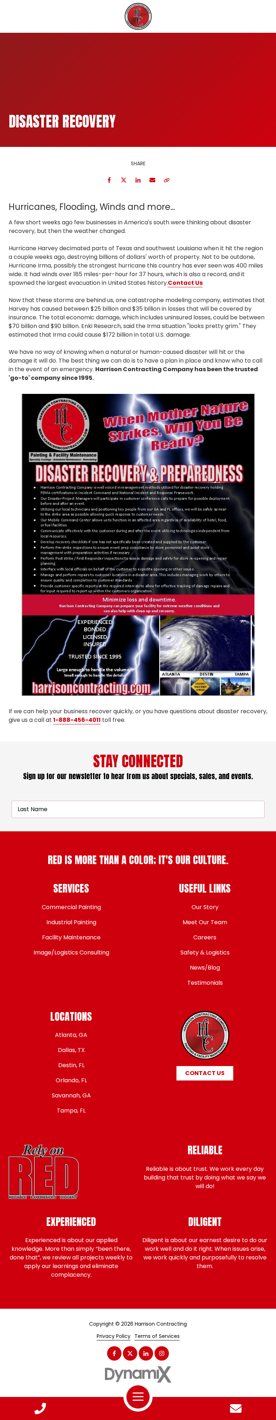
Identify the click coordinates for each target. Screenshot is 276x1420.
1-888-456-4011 (77, 720)
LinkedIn (138, 180)
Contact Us (235, 1408)
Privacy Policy (113, 1336)
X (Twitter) (130, 1353)
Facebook (109, 180)
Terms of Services (157, 1336)
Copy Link (167, 180)
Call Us (40, 1408)
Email (152, 180)
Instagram (162, 1353)
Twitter (123, 180)
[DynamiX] (138, 1374)
